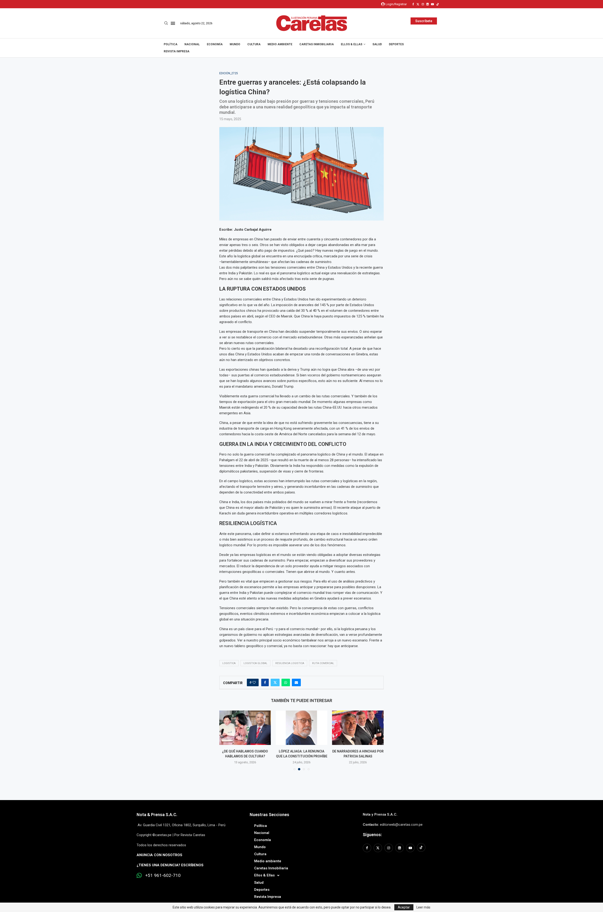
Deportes (396, 44)
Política (170, 44)
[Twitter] (418, 4)
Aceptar (404, 907)
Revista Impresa (176, 51)
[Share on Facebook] (265, 682)
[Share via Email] (296, 682)
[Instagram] (422, 4)
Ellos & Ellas (351, 44)
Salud (377, 44)
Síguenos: (372, 834)
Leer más (423, 907)
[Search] (166, 23)
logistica (229, 663)
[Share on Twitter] (275, 682)
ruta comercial (323, 663)
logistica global (255, 663)
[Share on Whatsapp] (285, 682)
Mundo (235, 44)
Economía (215, 44)
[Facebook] (413, 4)
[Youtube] (432, 4)
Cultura (254, 44)
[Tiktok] (437, 4)
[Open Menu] (173, 23)
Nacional (192, 44)
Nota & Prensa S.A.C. (157, 814)
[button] (226, 740)
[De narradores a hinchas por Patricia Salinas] (358, 728)
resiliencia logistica (289, 663)
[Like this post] (254, 682)
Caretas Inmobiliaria (316, 44)
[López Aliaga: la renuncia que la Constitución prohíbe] (301, 728)
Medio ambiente (280, 44)
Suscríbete (423, 21)
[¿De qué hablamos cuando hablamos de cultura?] (245, 728)
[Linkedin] (427, 4)
